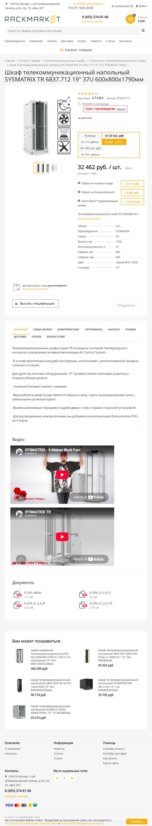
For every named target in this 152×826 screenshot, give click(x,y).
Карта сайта (111, 763)
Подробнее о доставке (35, 289)
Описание (21, 329)
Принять (136, 821)
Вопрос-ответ (56, 336)
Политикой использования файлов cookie (31, 823)
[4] (89, 94)
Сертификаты (94, 329)
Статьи (110, 41)
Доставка (67, 41)
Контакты (125, 41)
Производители (15, 41)
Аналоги (114, 329)
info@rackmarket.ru (90, 4)
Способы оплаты (113, 748)
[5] (93, 94)
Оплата (52, 41)
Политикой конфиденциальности (82, 823)
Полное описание (89, 218)
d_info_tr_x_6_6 (100, 592)
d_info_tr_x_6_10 (101, 603)
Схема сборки (42, 329)
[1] (79, 94)
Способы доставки (114, 753)
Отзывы (130, 329)
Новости (96, 41)
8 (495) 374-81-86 (95, 17)
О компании (12, 748)
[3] (86, 94)
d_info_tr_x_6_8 (34, 603)
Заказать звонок (92, 21)
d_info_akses (33, 592)
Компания (36, 41)
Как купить (110, 758)
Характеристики (68, 329)
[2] (83, 94)
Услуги (82, 41)
